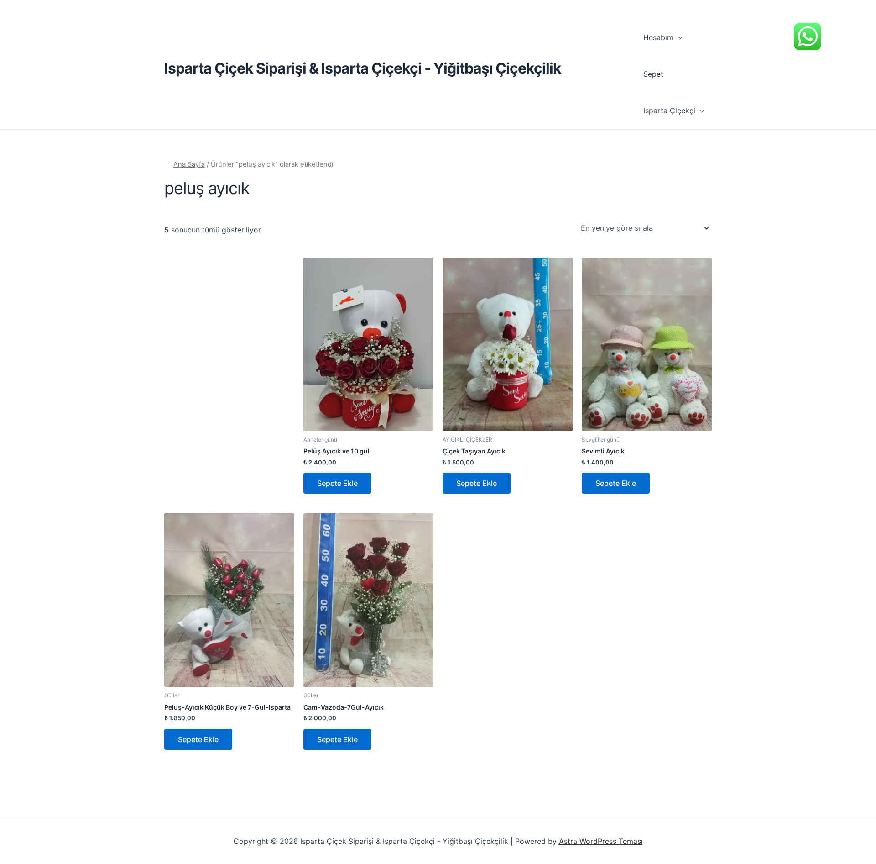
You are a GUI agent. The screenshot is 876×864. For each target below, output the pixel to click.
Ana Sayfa (189, 164)
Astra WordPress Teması (601, 841)
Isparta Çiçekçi (669, 110)
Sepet (653, 74)
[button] (678, 37)
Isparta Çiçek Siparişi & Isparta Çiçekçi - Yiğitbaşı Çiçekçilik (362, 68)
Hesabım (658, 37)
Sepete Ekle (337, 483)
